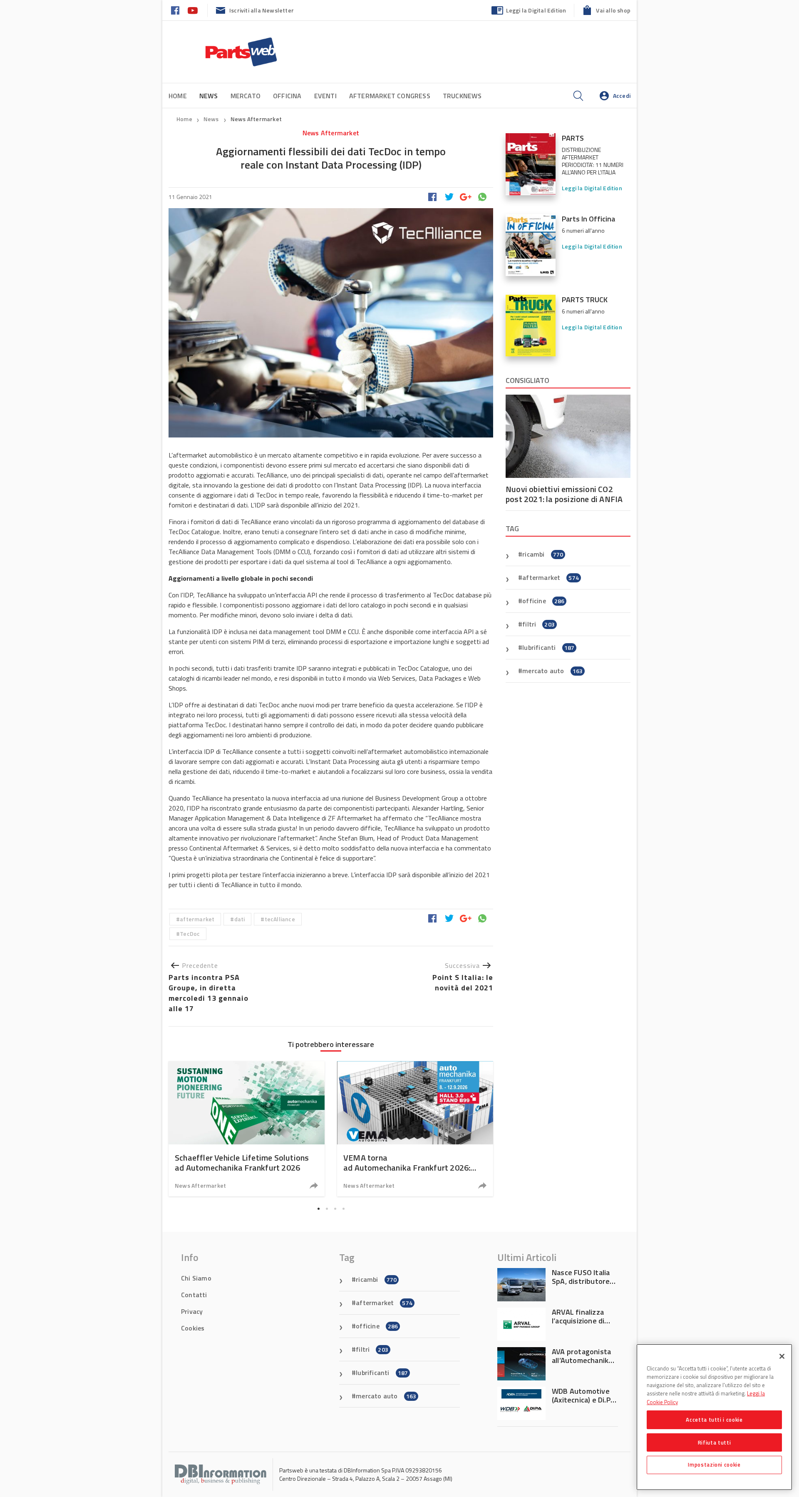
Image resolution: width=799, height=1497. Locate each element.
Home (178, 96)
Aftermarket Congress (389, 96)
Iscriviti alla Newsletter (261, 10)
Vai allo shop (613, 10)
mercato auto (552, 671)
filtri (538, 624)
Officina (287, 96)
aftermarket (197, 919)
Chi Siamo (196, 1278)
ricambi (542, 554)
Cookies (192, 1328)
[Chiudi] (782, 1356)
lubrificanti (548, 647)
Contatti (194, 1295)
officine (543, 601)
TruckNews (462, 96)
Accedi (621, 95)
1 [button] (318, 1208)
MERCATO (246, 96)
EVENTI (325, 96)
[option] (246, 1129)
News (211, 118)
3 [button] (335, 1208)
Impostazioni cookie (714, 1464)
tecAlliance (280, 919)
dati (239, 919)
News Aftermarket (256, 118)
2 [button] (327, 1208)
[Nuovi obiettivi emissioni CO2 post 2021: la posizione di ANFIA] (568, 436)
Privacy (192, 1311)
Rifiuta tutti (714, 1442)
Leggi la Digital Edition (536, 10)
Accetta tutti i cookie (714, 1419)
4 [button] (343, 1208)
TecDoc (190, 933)
